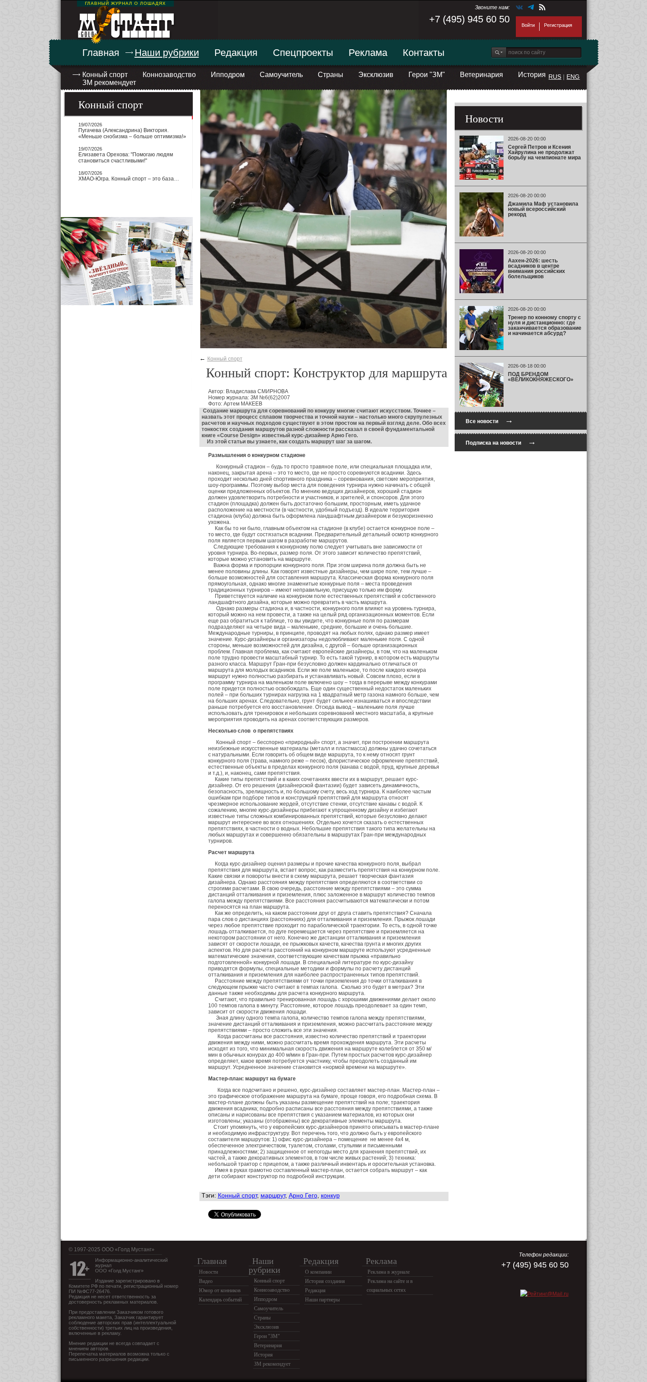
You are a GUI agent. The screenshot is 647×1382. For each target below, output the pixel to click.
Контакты (424, 52)
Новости (208, 1272)
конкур (330, 1195)
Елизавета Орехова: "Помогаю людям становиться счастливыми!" (125, 157)
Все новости (489, 420)
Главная (100, 52)
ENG (573, 76)
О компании (318, 1272)
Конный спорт (105, 74)
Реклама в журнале (389, 1272)
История (532, 74)
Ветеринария (481, 74)
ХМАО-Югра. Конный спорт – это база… (128, 179)
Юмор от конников (220, 1290)
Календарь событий (220, 1300)
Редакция (235, 52)
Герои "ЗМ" (426, 74)
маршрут (273, 1195)
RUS (554, 76)
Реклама (368, 52)
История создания (325, 1281)
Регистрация (558, 25)
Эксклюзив (375, 74)
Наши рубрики (167, 52)
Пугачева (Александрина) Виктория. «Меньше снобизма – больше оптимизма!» (132, 133)
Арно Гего (303, 1195)
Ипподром (228, 74)
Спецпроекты (303, 52)
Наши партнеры (322, 1300)
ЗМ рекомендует (109, 82)
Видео (206, 1281)
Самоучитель (281, 74)
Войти (528, 25)
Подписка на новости (501, 441)
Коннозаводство (169, 74)
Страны (330, 74)
